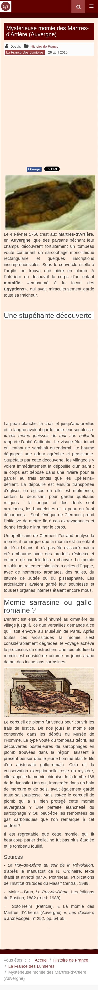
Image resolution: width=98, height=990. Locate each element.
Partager (34, 169)
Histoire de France (70, 960)
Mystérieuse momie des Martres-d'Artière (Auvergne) (47, 31)
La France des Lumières (31, 966)
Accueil (42, 960)
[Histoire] (5, 6)
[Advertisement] (49, 110)
